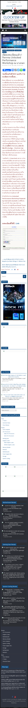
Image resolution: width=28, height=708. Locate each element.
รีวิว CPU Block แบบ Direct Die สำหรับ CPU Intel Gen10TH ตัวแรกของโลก (13, 621)
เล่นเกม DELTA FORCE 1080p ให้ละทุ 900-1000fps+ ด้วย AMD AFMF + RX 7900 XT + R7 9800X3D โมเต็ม (12, 389)
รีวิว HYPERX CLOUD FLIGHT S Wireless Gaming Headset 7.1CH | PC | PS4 (12, 568)
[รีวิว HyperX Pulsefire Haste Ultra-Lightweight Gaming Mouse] (13, 547)
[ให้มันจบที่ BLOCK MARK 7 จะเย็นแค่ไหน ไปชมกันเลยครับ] (13, 598)
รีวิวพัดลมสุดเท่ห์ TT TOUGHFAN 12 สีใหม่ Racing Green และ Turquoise (12, 593)
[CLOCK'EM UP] (14, 10)
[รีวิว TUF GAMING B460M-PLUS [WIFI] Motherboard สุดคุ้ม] (13, 522)
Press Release (18, 50)
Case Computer (6, 429)
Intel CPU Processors (9, 436)
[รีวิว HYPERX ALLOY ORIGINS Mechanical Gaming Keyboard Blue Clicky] (13, 556)
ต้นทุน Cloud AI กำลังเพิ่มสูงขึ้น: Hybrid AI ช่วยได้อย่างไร (13, 675)
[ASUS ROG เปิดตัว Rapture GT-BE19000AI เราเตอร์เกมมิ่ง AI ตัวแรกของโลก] (13, 375)
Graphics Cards (6, 440)
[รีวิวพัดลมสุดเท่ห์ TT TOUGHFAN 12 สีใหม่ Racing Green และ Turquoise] (13, 589)
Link (17, 223)
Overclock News (10, 50)
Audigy (15, 65)
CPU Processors (6, 431)
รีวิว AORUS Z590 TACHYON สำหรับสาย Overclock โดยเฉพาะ (12, 517)
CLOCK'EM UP (14, 17)
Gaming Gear (6, 438)
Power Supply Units (7, 454)
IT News (5, 420)
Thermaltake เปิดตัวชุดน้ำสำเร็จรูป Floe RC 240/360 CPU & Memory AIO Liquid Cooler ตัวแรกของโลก (13, 612)
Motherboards (6, 451)
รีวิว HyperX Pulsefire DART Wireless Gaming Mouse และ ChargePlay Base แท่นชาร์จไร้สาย (13, 576)
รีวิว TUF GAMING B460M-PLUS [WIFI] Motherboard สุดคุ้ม (12, 526)
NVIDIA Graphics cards (9, 444)
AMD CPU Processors (9, 433)
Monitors (5, 449)
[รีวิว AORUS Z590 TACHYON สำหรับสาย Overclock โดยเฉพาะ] (13, 514)
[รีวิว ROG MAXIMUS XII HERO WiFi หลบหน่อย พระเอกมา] (13, 531)
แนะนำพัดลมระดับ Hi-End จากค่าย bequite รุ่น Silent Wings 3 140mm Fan (13, 260)
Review (4, 52)
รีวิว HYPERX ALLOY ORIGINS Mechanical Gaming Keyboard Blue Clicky (12, 559)
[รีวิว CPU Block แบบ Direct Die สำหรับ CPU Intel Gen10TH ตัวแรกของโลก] (13, 618)
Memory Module (6, 447)
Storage (4, 456)
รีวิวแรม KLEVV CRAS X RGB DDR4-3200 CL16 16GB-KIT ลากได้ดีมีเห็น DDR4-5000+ (13, 398)
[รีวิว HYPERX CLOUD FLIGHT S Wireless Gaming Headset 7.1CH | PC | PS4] (13, 564)
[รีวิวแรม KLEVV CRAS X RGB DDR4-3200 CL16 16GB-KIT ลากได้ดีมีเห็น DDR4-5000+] (13, 394)
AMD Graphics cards (9, 442)
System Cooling (6, 458)
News (4, 50)
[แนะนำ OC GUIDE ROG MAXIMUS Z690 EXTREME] (13, 505)
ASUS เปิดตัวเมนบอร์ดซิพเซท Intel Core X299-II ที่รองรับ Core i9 (13, 266)
